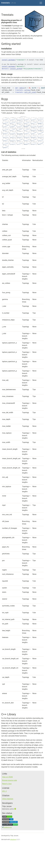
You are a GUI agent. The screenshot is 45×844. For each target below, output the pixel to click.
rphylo (21, 88)
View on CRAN (7, 777)
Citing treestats (7, 799)
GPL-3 (4, 791)
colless (27, 90)
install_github (16, 68)
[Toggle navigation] (41, 3)
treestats (5, 2)
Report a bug (7, 784)
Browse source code (9, 780)
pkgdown (13, 839)
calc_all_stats (30, 92)
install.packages (8, 60)
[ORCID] (15, 809)
